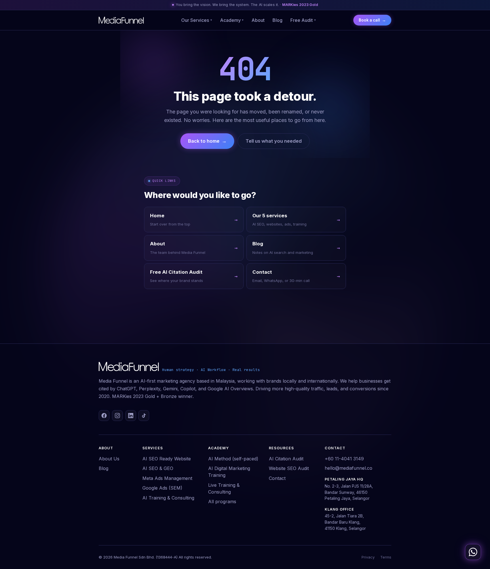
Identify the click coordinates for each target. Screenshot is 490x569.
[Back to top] (474, 535)
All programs (222, 501)
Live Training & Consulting (224, 488)
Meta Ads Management (167, 478)
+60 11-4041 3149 (344, 458)
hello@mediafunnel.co (348, 468)
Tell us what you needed (274, 141)
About (258, 20)
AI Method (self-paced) (233, 458)
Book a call (372, 20)
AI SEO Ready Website (166, 458)
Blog (277, 20)
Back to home (207, 141)
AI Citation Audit (286, 458)
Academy (232, 20)
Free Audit (303, 20)
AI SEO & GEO (157, 468)
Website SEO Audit (289, 468)
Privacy (368, 557)
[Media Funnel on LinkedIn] (130, 415)
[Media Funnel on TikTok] (143, 415)
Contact (277, 478)
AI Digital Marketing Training (229, 471)
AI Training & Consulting (168, 498)
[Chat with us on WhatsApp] (473, 552)
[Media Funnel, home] (121, 20)
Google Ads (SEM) (162, 488)
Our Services (196, 20)
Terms (385, 557)
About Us (109, 458)
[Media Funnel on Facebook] (104, 415)
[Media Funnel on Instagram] (117, 415)
